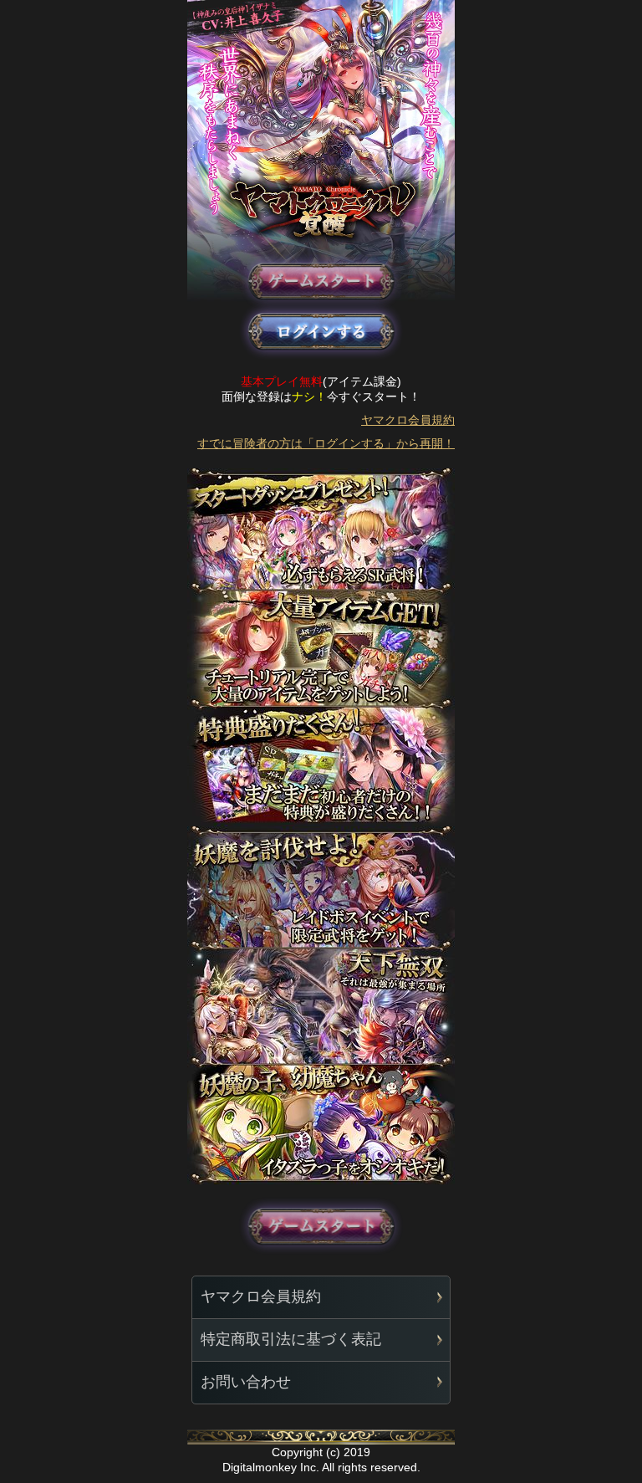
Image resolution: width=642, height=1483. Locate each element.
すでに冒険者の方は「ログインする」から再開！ (326, 443)
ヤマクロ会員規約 (408, 420)
